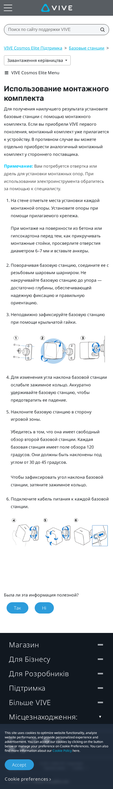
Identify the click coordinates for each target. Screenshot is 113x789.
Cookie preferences (26, 779)
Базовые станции (86, 48)
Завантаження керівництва (35, 60)
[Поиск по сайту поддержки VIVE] (101, 29)
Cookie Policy (62, 750)
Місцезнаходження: (43, 717)
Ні (44, 608)
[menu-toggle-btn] (8, 8)
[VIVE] (56, 8)
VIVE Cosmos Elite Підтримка (33, 48)
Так (17, 608)
